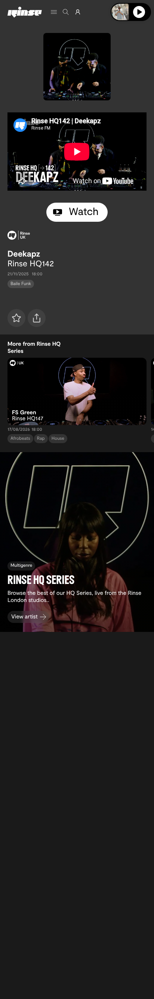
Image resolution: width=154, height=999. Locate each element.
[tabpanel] (77, 151)
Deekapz (23, 253)
